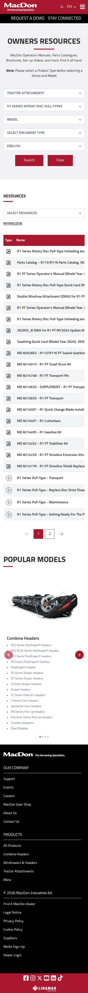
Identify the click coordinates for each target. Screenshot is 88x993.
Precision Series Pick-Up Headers (31, 717)
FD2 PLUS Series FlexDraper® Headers (35, 651)
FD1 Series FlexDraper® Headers (31, 656)
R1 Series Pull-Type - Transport (40, 478)
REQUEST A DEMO (27, 18)
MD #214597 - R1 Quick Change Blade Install (50, 410)
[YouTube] (46, 978)
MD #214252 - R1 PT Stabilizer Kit (42, 443)
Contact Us (11, 822)
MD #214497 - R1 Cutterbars (39, 421)
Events (8, 787)
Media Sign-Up (14, 947)
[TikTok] (60, 978)
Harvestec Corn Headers (26, 706)
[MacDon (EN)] (20, 7)
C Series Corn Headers (25, 700)
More (7, 880)
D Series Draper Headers (26, 684)
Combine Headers (16, 854)
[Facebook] (26, 978)
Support (9, 779)
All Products (12, 846)
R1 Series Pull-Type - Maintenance (42, 502)
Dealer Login (12, 955)
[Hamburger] (82, 6)
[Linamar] (44, 988)
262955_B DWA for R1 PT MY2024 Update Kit (51, 330)
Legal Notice (12, 912)
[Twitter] (39, 978)
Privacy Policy (13, 921)
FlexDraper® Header (23, 667)
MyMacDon (12, 223)
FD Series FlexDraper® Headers (30, 662)
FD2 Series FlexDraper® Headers (31, 645)
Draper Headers (21, 689)
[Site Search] (62, 6)
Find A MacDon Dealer (19, 904)
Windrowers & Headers (20, 863)
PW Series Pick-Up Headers (28, 712)
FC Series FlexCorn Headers (28, 695)
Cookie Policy (12, 930)
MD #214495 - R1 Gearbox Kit (39, 432)
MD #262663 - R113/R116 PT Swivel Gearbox (51, 353)
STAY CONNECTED (64, 18)
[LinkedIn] (53, 978)
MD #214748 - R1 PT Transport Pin (43, 376)
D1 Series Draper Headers (27, 678)
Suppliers (10, 938)
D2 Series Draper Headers (27, 673)
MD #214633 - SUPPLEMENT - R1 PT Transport (52, 387)
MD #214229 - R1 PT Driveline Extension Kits (50, 455)
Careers (9, 796)
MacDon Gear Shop (17, 804)
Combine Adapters (22, 723)
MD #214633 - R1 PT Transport (40, 398)
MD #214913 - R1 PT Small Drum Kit (44, 364)
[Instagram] (32, 978)
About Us (10, 813)
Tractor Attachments (18, 871)
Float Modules (19, 728)
